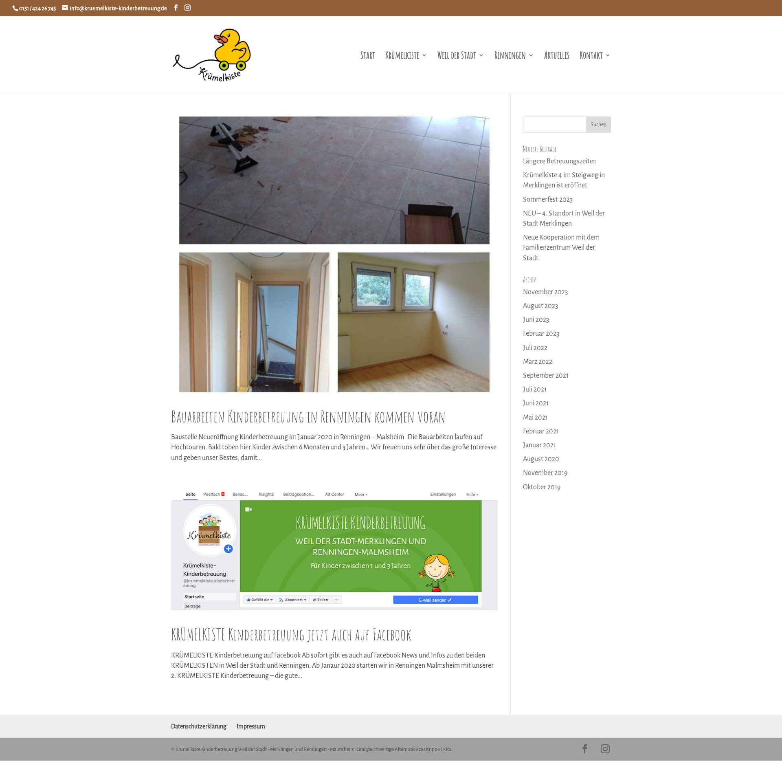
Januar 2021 (539, 445)
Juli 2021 (535, 389)
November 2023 (545, 292)
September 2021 (546, 375)
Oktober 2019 (541, 487)
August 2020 (541, 459)
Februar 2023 (541, 333)
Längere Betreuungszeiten (560, 161)
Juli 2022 (535, 348)
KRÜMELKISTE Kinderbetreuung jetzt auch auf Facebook (291, 634)
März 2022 (537, 361)
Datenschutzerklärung (198, 726)
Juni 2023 (536, 319)
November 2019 (545, 473)
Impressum (251, 726)
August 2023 (540, 306)
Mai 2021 (535, 417)
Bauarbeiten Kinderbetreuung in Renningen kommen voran (308, 416)
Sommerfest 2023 (548, 199)
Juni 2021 (536, 403)
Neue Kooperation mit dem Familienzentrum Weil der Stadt (561, 248)
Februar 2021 (541, 431)
